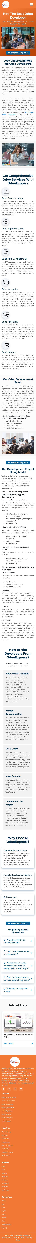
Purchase (5, 1180)
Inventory (5, 1176)
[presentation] (2, 1017)
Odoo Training (6, 1114)
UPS (3, 1204)
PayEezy (4, 1228)
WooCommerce (6, 1224)
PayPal (4, 1211)
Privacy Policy (6, 1237)
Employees (5, 1190)
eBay (3, 1221)
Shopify (4, 1217)
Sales (3, 1170)
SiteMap (29, 1237)
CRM (3, 1166)
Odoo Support (6, 1121)
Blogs (18, 1240)
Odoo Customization (8, 1101)
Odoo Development (8, 1107)
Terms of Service (19, 1237)
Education (5, 1135)
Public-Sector (6, 1155)
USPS (3, 1207)
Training (4, 1173)
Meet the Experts (19, 53)
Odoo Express (14, 1235)
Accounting (5, 1183)
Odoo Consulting (7, 1117)
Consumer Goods (7, 1152)
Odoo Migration (7, 1111)
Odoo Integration (7, 1104)
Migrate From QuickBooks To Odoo (16, 1035)
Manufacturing (6, 1132)
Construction (6, 1142)
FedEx (4, 1201)
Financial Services (7, 1145)
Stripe (3, 1214)
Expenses (5, 1186)
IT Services (5, 1138)
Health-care (5, 1149)
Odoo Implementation (9, 1097)
